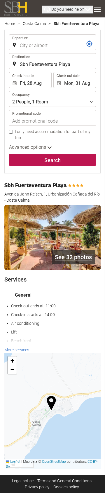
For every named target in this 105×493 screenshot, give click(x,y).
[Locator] (89, 44)
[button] (67, 10)
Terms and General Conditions (64, 480)
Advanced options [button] (28, 147)
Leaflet (14, 462)
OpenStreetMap (54, 462)
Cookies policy (66, 487)
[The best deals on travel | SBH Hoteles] (15, 8)
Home (9, 23)
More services (16, 349)
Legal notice (23, 480)
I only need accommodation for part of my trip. (52, 134)
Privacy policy (37, 487)
